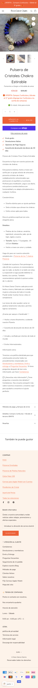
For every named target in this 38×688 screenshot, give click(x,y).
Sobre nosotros (8, 577)
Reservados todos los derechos (19, 660)
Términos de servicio (10, 635)
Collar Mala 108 (9, 476)
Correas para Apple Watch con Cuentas (17, 482)
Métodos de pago (9, 569)
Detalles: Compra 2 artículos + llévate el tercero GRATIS (17, 415)
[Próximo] (34, 58)
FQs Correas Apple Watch (12, 581)
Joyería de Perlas (9, 493)
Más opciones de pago (19, 133)
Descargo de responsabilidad (13, 642)
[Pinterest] (13, 502)
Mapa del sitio (8, 585)
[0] (35, 11)
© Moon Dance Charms (19, 657)
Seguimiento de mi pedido (12, 562)
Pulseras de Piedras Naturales (14, 471)
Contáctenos (7, 547)
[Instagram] (8, 502)
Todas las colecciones (11, 498)
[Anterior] (3, 58)
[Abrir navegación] (3, 11)
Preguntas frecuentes (11, 558)
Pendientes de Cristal (11, 487)
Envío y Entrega (8, 554)
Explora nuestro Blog (11, 566)
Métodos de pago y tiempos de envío (16, 407)
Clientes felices (8, 573)
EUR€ (18, 652)
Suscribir (11, 533)
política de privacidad (10, 631)
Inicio (4, 460)
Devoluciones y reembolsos (13, 550)
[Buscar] (31, 11)
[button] (8, 684)
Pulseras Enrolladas (10, 465)
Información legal (9, 639)
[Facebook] (3, 502)
